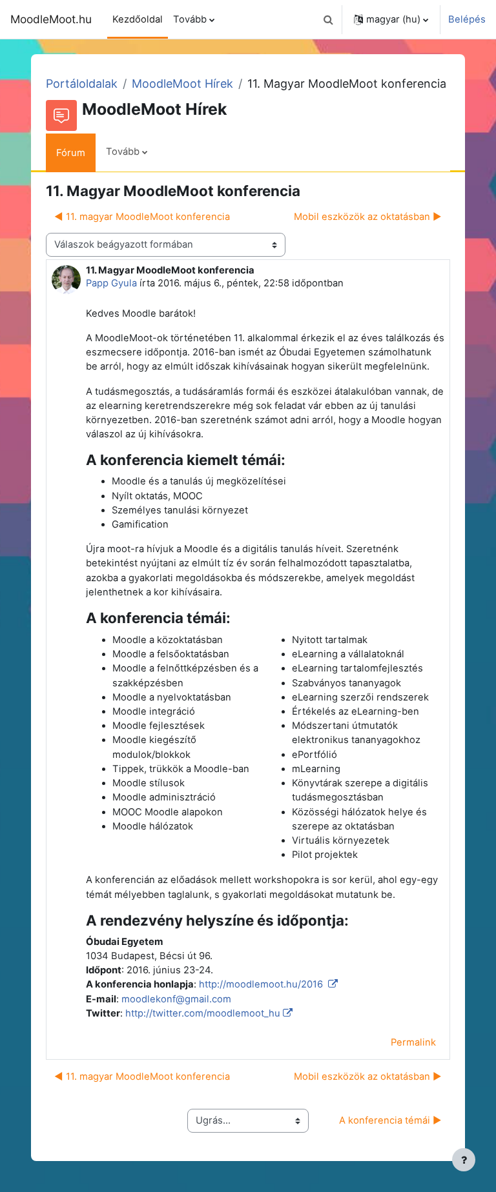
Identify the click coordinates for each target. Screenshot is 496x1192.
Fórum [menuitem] (70, 153)
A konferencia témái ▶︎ (390, 1120)
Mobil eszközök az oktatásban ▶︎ (368, 217)
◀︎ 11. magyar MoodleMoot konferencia (142, 217)
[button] (328, 19)
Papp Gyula (111, 283)
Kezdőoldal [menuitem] (137, 19)
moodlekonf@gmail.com (176, 999)
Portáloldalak (82, 83)
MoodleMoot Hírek (182, 83)
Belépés (467, 19)
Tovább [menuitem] (190, 19)
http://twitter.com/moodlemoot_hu (202, 1013)
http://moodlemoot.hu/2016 (262, 984)
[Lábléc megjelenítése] (463, 1159)
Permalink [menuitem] (413, 1042)
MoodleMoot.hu (51, 19)
